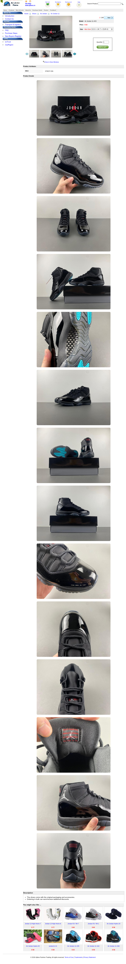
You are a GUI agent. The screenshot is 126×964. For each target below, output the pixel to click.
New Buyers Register (13, 36)
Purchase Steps (11, 33)
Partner (46, 10)
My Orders (58, 2)
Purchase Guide (37, 10)
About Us (28, 10)
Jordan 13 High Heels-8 (53, 924)
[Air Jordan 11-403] (50, 32)
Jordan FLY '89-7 (73, 924)
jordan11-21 (53, 946)
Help (79, 2)
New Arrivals (20, 10)
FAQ (6, 30)
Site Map (28, 4)
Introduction (9, 16)
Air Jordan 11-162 (93, 946)
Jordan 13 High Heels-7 (33, 924)
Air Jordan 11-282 (114, 946)
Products (11, 10)
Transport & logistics (13, 25)
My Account (68, 2)
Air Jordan (43, 14)
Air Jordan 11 (55, 14)
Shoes (34, 14)
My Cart (47, 2)
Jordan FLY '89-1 (93, 924)
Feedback (53, 10)
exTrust (8, 42)
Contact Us (9, 19)
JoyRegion (9, 45)
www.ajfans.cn (30, 5)
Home (5, 10)
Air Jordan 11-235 (73, 946)
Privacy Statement (90, 957)
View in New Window (52, 62)
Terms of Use (69, 957)
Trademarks (78, 957)
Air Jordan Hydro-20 (113, 924)
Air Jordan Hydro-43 (33, 946)
